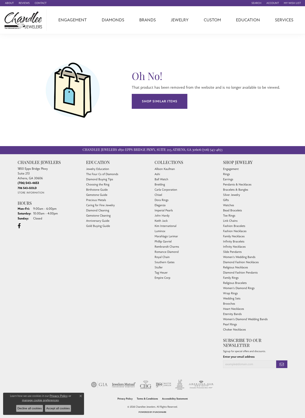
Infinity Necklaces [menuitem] (234, 246)
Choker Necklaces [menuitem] (234, 329)
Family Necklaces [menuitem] (234, 236)
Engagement (72, 20)
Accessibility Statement (175, 398)
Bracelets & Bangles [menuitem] (235, 189)
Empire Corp (162, 278)
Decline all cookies (29, 408)
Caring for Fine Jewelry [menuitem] (100, 205)
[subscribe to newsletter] (281, 364)
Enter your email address (239, 357)
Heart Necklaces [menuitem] (233, 309)
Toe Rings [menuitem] (229, 215)
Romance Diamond (167, 252)
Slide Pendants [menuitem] (232, 252)
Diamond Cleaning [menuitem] (97, 210)
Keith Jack (161, 221)
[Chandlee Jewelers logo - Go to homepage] (24, 20)
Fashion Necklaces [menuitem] (234, 231)
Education (248, 20)
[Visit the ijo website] (163, 384)
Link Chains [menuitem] (230, 221)
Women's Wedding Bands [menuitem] (239, 257)
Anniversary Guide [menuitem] (97, 221)
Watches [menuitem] (228, 205)
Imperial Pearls (164, 210)
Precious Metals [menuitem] (96, 200)
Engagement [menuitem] (231, 169)
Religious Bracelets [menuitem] (235, 283)
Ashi (157, 174)
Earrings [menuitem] (228, 179)
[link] (9, 3)
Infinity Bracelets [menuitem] (233, 241)
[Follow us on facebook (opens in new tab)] (19, 225)
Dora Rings (161, 200)
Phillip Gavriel (163, 241)
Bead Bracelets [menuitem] (232, 210)
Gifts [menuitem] (226, 200)
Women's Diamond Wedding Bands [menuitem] (245, 319)
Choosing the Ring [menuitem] (97, 184)
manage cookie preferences (40, 400)
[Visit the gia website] (99, 384)
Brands (147, 20)
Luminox (160, 231)
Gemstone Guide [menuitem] (96, 195)
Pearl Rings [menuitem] (230, 324)
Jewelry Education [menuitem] (97, 169)
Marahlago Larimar (166, 236)
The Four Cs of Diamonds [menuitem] (102, 174)
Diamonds (113, 20)
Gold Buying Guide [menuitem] (98, 226)
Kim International (165, 226)
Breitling (160, 184)
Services (284, 20)
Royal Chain (162, 257)
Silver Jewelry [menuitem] (231, 195)
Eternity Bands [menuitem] (232, 314)
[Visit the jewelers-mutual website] (124, 384)
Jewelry (180, 20)
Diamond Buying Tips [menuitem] (99, 179)
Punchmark (159, 412)
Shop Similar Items (159, 101)
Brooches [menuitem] (229, 303)
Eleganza (160, 205)
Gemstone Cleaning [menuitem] (98, 215)
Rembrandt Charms (167, 246)
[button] (256, 3)
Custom (212, 20)
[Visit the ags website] (201, 384)
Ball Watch (161, 179)
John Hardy (162, 215)
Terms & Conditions (147, 398)
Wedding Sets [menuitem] (231, 298)
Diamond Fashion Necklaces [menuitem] (241, 262)
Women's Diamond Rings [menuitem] (239, 288)
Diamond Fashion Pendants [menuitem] (240, 272)
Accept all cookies (58, 408)
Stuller (159, 267)
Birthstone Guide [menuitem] (97, 189)
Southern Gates (164, 262)
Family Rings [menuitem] (231, 278)
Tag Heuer (161, 272)
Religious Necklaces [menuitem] (235, 267)
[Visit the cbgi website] (145, 384)
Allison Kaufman (165, 169)
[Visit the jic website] (179, 384)
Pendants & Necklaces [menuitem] (237, 184)
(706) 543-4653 (212, 150)
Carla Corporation (166, 189)
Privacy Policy (125, 398)
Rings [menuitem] (226, 174)
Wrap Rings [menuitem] (230, 293)
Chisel (158, 195)
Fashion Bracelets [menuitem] (234, 226)
